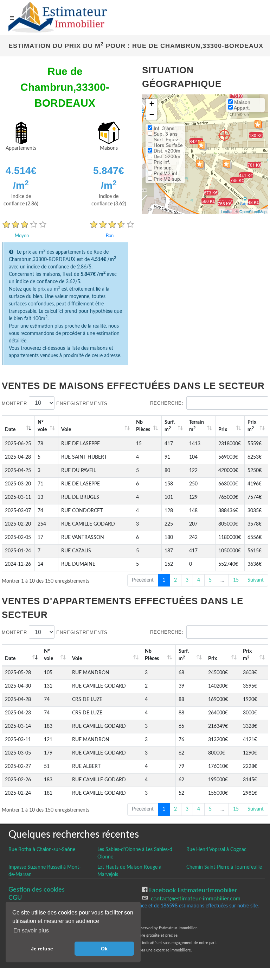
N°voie (42, 426)
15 (236, 580)
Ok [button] (104, 948)
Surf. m (170, 426)
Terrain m (196, 426)
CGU (15, 898)
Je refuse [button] (42, 948)
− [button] (151, 114)
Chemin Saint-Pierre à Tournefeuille (224, 867)
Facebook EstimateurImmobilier (192, 890)
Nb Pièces (143, 426)
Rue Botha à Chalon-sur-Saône (41, 849)
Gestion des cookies (36, 890)
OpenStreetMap (252, 211)
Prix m (252, 426)
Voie (66, 429)
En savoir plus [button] (31, 930)
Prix (222, 429)
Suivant (256, 580)
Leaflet (226, 211)
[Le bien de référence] (224, 135)
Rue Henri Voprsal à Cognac (216, 849)
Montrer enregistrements (55, 403)
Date (10, 429)
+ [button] (151, 103)
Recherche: (167, 403)
